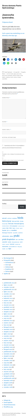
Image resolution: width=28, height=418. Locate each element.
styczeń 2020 (8, 345)
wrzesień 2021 (8, 309)
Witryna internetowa (9, 137)
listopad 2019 (8, 349)
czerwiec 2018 (8, 387)
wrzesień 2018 (8, 380)
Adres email (6, 129)
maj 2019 (6, 363)
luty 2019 (6, 369)
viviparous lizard (9, 77)
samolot (4, 242)
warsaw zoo (17, 244)
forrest (17, 228)
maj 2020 (6, 338)
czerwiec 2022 (8, 294)
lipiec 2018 (7, 385)
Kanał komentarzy (9, 404)
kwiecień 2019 (8, 365)
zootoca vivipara (17, 77)
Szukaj (4, 203)
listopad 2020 (8, 327)
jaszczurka (18, 74)
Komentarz (6, 97)
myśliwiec (20, 232)
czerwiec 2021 (8, 316)
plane (11, 236)
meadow (14, 230)
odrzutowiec (5, 236)
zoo (7, 248)
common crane (21, 226)
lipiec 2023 (7, 285)
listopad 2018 (8, 376)
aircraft (4, 218)
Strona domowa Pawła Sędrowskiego (11, 6)
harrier (4, 230)
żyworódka (4, 79)
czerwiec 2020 (8, 336)
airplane (14, 218)
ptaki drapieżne (8, 239)
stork (21, 242)
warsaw (12, 244)
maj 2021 (6, 318)
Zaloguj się (7, 400)
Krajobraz (8, 269)
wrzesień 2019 (8, 354)
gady (15, 74)
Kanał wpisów (8, 402)
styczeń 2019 (8, 371)
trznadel (7, 244)
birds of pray (6, 221)
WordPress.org (8, 407)
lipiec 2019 (7, 358)
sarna (9, 242)
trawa (3, 244)
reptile (3, 77)
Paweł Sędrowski (8, 72)
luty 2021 (6, 325)
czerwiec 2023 (8, 287)
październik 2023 (9, 283)
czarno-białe (5, 228)
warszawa (5, 246)
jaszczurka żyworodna (7, 75)
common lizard (10, 74)
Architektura (9, 262)
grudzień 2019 (8, 347)
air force (9, 218)
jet (8, 230)
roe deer (20, 239)
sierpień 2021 (8, 311)
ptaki (16, 235)
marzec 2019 (8, 367)
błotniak (11, 223)
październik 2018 (9, 378)
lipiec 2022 (7, 291)
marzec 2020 (8, 340)
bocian (21, 221)
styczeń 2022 (8, 305)
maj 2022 (6, 296)
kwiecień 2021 (8, 320)
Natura (3, 74)
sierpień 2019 (8, 356)
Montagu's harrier (7, 232)
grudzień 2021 (8, 307)
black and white (15, 221)
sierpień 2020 (8, 331)
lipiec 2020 (7, 334)
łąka (9, 249)
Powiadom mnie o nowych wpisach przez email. (13, 160)
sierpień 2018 (8, 383)
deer (10, 228)
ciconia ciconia (5, 226)
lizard (21, 75)
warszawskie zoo (13, 246)
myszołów (15, 232)
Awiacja (7, 267)
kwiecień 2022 (8, 298)
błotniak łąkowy (19, 223)
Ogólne (6, 273)
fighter (14, 228)
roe (17, 239)
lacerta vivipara (16, 75)
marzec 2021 (7, 323)
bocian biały (5, 223)
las (10, 230)
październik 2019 (9, 351)
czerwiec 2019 (8, 360)
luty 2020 (7, 343)
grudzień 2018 (8, 374)
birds (20, 217)
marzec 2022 (8, 300)
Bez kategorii (8, 258)
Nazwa (4, 121)
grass (21, 228)
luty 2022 (7, 303)
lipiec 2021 (7, 314)
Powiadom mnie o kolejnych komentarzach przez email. (13, 154)
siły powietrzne (15, 242)
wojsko (3, 248)
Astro (7, 265)
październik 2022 (9, 289)
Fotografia (23, 72)
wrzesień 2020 (8, 329)
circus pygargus (13, 226)
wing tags (19, 246)
